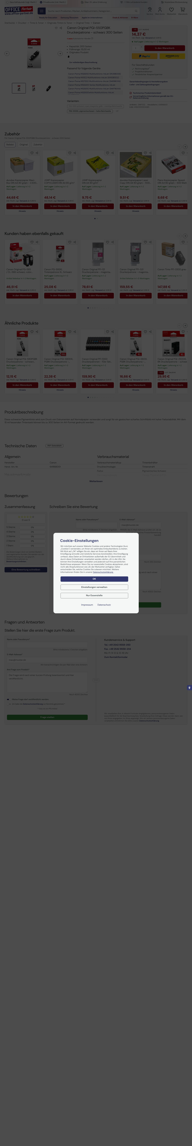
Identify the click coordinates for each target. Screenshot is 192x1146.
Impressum (87, 604)
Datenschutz (104, 604)
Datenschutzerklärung (103, 572)
